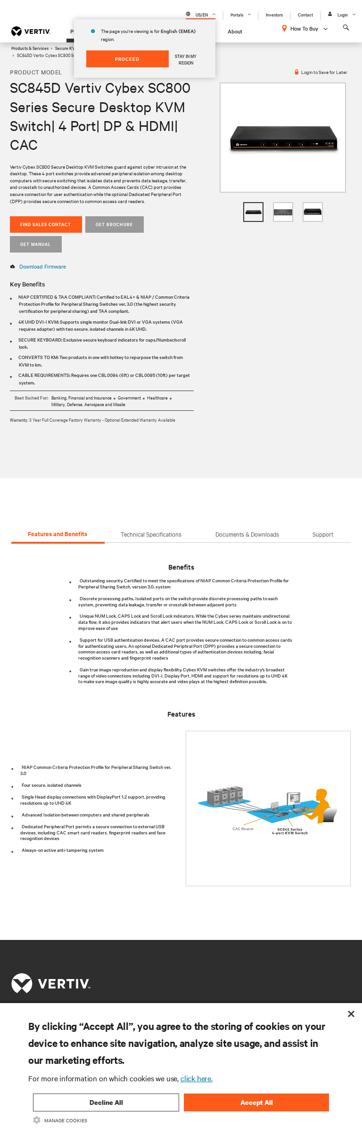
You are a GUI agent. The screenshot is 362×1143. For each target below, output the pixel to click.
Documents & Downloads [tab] (247, 534)
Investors (274, 14)
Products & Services (30, 47)
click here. (197, 1078)
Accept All (256, 1102)
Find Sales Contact (45, 224)
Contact (305, 14)
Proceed (127, 58)
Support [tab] (323, 534)
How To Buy (304, 28)
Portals (236, 14)
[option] (283, 137)
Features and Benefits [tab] (57, 533)
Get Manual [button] (35, 243)
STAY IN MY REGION (186, 58)
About (235, 31)
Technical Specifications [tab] (151, 534)
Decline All (106, 1102)
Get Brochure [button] (114, 224)
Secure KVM (66, 47)
